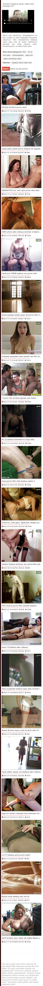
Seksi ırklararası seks (12, 59)
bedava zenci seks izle (22, 62)
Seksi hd (29, 55)
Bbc (24, 52)
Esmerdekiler (18, 55)
